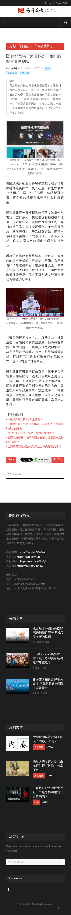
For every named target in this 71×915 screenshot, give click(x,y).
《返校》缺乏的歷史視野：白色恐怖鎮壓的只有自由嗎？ (48, 792)
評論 (36, 802)
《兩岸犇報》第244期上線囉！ (25, 419)
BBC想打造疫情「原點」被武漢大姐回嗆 (31, 433)
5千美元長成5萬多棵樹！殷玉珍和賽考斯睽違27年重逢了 (48, 658)
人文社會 (38, 747)
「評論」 (23, 46)
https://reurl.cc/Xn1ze (28, 557)
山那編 (13, 68)
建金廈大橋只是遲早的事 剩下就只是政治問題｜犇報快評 (48, 684)
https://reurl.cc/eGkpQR (33, 561)
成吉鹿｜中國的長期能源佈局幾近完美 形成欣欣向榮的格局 (48, 633)
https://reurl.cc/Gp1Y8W (30, 566)
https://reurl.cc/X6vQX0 (32, 552)
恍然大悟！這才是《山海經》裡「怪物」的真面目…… (48, 766)
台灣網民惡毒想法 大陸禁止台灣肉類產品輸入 (34, 446)
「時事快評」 (43, 46)
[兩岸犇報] (35, 10)
